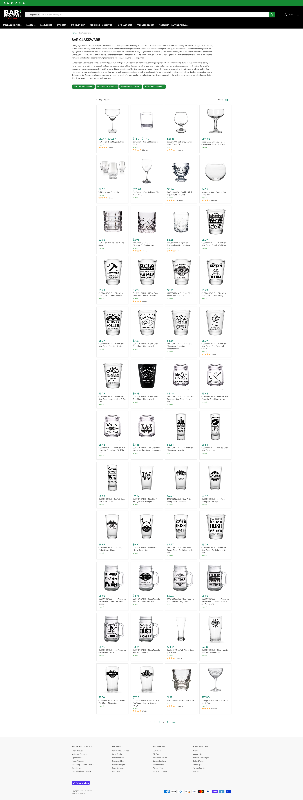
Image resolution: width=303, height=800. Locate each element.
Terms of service (199, 768)
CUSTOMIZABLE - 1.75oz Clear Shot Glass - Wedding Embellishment (179, 346)
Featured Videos (118, 761)
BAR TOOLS (31, 25)
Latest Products (77, 751)
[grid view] (226, 100)
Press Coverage (118, 768)
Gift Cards (156, 754)
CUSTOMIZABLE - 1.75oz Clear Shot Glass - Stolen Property (145, 294)
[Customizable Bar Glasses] (107, 91)
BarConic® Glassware (79, 754)
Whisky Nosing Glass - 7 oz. (109, 192)
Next (174, 722)
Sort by (99, 100)
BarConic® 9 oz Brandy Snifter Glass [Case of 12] (179, 143)
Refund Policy (198, 761)
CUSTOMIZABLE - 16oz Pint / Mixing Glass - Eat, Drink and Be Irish (180, 550)
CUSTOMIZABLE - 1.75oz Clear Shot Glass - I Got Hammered (110, 294)
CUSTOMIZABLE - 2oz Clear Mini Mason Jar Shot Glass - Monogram (146, 449)
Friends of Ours (158, 764)
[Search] (272, 14)
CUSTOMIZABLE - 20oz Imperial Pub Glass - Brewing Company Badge (146, 703)
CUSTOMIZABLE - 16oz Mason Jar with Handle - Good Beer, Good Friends (112, 601)
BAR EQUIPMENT (78, 25)
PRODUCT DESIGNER (145, 25)
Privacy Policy (158, 768)
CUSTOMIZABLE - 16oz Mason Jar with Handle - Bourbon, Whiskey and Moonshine (215, 601)
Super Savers (76, 768)
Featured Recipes (118, 764)
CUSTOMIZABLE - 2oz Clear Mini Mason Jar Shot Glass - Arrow (214, 398)
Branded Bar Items (159, 761)
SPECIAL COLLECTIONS (12, 25)
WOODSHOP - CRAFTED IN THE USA (173, 25)
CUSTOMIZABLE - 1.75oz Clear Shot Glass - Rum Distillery (213, 294)
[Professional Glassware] (131, 91)
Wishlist (196, 771)
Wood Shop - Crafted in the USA (84, 764)
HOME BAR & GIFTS (124, 25)
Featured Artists (118, 758)
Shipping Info (198, 764)
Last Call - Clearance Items (81, 771)
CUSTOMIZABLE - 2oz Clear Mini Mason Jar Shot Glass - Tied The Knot (111, 450)
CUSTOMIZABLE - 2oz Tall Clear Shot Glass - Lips (214, 449)
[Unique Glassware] (154, 91)
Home (74, 33)
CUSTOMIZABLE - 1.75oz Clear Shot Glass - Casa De (179, 294)
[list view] (229, 100)
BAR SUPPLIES (46, 25)
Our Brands (157, 751)
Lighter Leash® (77, 758)
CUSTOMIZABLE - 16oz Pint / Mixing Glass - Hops (110, 549)
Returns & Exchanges (201, 758)
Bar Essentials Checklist (120, 751)
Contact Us (197, 754)
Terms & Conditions (160, 771)
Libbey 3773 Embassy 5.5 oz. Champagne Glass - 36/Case (213, 143)
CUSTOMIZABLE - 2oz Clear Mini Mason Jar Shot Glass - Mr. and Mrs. (180, 399)
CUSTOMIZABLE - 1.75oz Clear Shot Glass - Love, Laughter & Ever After (112, 399)
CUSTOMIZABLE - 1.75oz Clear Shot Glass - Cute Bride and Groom (213, 346)
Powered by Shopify (78, 793)
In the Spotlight (118, 754)
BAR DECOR (62, 25)
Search (195, 751)
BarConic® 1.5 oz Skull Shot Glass (180, 700)
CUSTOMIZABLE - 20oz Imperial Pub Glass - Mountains (111, 701)
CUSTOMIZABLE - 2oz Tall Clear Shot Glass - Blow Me (180, 449)
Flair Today (116, 771)
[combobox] (154, 14)
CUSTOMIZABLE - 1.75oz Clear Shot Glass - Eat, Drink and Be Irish (213, 550)
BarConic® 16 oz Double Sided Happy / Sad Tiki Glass (179, 193)
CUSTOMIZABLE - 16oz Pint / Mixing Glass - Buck (144, 549)
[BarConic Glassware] (83, 91)
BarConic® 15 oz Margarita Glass (111, 142)
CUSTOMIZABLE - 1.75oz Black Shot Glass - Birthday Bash (145, 398)
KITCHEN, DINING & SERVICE (100, 25)
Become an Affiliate (160, 758)
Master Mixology (78, 761)
